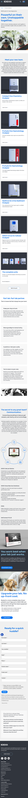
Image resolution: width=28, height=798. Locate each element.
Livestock (3, 775)
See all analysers (5, 281)
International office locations (6, 783)
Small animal (3, 773)
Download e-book (7, 567)
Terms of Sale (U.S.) (4, 787)
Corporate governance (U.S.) (6, 764)
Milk (2, 776)
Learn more (4, 107)
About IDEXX (3, 761)
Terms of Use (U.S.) (4, 785)
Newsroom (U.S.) (4, 794)
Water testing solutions (5, 780)
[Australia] (24, 1)
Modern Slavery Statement (6, 769)
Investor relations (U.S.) (5, 763)
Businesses (3, 772)
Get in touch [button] (14, 288)
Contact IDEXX (4, 782)
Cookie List (3, 792)
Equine (2, 778)
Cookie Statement (4, 790)
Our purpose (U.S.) (4, 766)
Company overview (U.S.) (5, 768)
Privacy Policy (3, 788)
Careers (2, 796)
